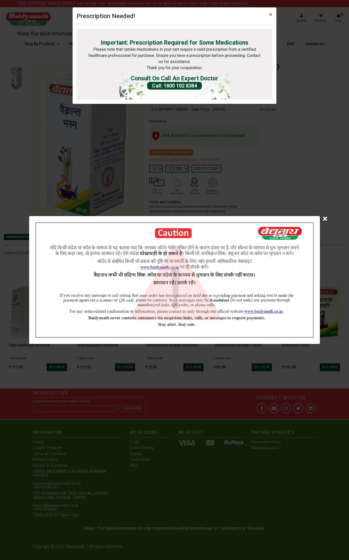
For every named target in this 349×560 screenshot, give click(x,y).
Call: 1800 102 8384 (174, 86)
